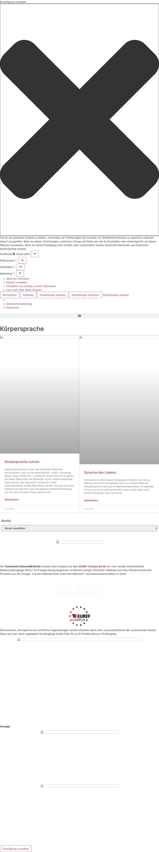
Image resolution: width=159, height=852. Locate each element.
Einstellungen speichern (85, 294)
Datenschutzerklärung (19, 303)
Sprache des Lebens (100, 472)
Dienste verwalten (16, 282)
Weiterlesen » (12, 500)
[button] (79, 120)
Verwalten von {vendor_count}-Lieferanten (31, 286)
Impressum (12, 307)
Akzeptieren (10, 294)
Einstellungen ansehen (53, 294)
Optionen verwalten (17, 278)
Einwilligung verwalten (16, 848)
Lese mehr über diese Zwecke (23, 289)
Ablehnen (28, 294)
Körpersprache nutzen (22, 462)
